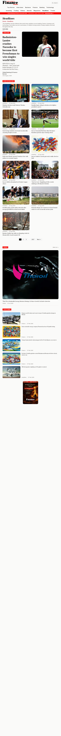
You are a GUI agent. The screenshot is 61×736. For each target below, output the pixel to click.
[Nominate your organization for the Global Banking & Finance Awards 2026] (30, 392)
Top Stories (11, 7)
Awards (29, 10)
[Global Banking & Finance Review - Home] (16, 3)
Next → (39, 239)
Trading (16, 10)
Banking (42, 7)
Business (28, 7)
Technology (50, 7)
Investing (9, 10)
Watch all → (55, 247)
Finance (35, 7)
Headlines (45, 10)
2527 (33, 239)
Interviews (20, 7)
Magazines (37, 10)
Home (4, 21)
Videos (22, 10)
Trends (53, 10)
